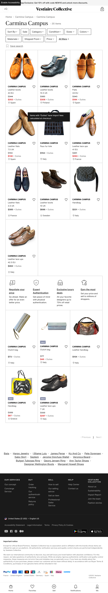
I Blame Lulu (40, 453)
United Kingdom (16, 575)
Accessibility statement (14, 525)
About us (92, 486)
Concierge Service (9, 490)
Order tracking (32, 486)
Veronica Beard (81, 457)
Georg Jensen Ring (55, 460)
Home (9, 17)
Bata (6, 453)
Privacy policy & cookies (62, 525)
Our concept (10, 484)
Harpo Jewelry (21, 453)
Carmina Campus (24, 17)
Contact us (73, 488)
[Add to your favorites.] (34, 86)
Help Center (73, 484)
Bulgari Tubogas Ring (28, 460)
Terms (47, 525)
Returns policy (32, 503)
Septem (34, 457)
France (5, 575)
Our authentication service (35, 494)
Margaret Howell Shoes (71, 464)
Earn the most (88, 289)
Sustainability (94, 490)
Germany (39, 575)
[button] (102, 9)
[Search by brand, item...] (6, 9)
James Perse (57, 453)
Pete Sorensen (93, 453)
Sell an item (53, 495)
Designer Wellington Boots (39, 464)
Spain (47, 575)
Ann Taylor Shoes (79, 460)
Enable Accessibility (10, 2)
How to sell (53, 484)
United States (29, 575)
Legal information (34, 525)
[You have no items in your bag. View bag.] (102, 9)
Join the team (94, 498)
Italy (52, 575)
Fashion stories (95, 502)
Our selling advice (53, 490)
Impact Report (94, 494)
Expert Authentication (41, 291)
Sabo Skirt (20, 457)
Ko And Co (75, 453)
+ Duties (17, 99)
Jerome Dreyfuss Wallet (56, 457)
